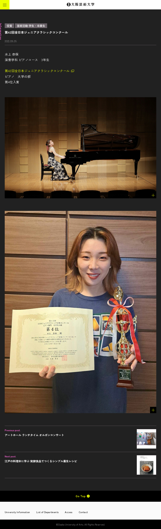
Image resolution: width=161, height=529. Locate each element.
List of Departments (47, 512)
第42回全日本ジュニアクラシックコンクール (37, 70)
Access (68, 512)
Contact (83, 512)
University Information (17, 512)
